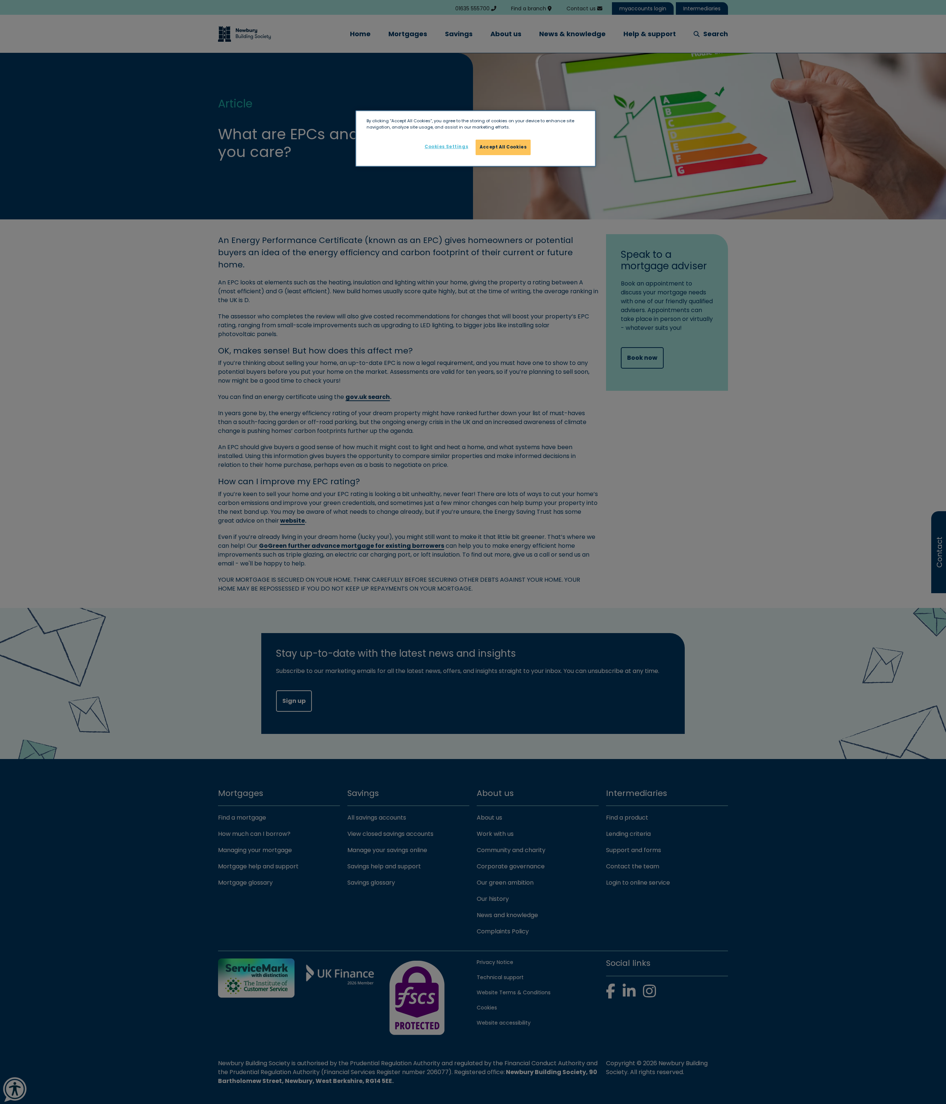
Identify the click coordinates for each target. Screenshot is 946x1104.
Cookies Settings (446, 147)
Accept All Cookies (503, 147)
